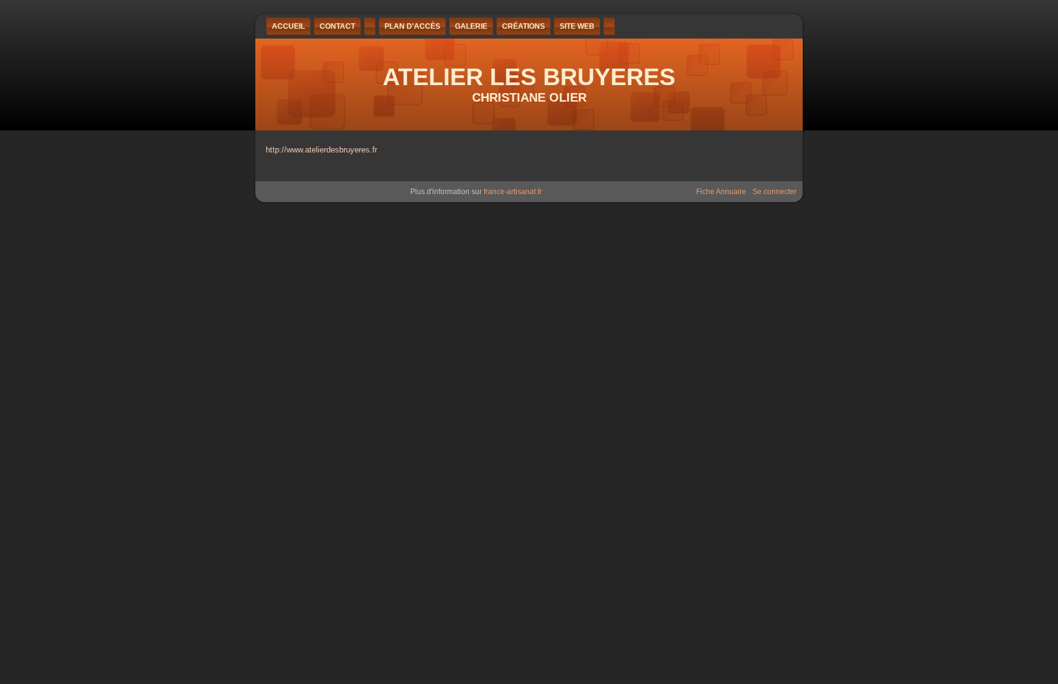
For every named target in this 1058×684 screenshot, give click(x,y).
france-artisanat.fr (513, 191)
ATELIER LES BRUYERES (529, 77)
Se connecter (774, 191)
